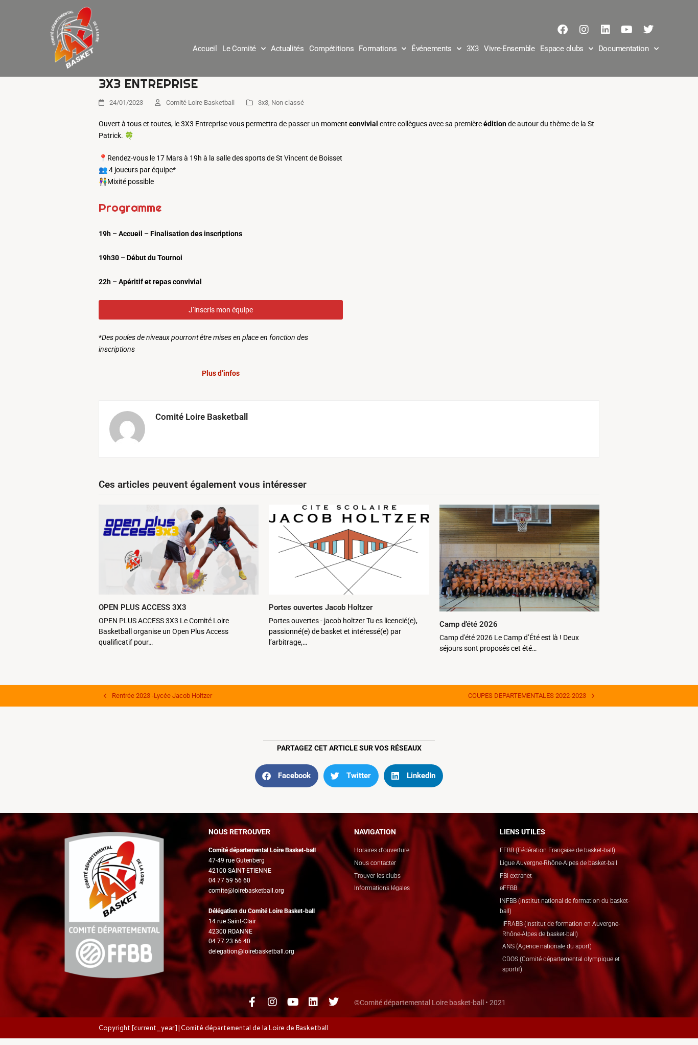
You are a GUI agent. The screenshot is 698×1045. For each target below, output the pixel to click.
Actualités (287, 48)
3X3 (473, 48)
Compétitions (331, 48)
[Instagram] (584, 29)
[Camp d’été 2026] (519, 557)
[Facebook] (562, 29)
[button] (286, 775)
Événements (431, 48)
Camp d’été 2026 (468, 624)
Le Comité (239, 48)
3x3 (263, 102)
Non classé (287, 102)
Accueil (205, 48)
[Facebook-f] (252, 1002)
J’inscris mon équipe (221, 310)
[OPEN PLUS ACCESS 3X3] (179, 549)
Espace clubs (562, 48)
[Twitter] (648, 29)
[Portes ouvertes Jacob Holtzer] (349, 549)
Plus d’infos (221, 373)
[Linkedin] (605, 29)
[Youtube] (627, 29)
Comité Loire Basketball (200, 102)
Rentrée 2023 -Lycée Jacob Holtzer (158, 694)
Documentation (623, 48)
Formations (378, 48)
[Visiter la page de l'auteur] (127, 428)
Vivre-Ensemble (509, 48)
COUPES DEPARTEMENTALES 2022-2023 (527, 694)
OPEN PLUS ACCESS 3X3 (143, 607)
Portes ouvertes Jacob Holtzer (321, 607)
